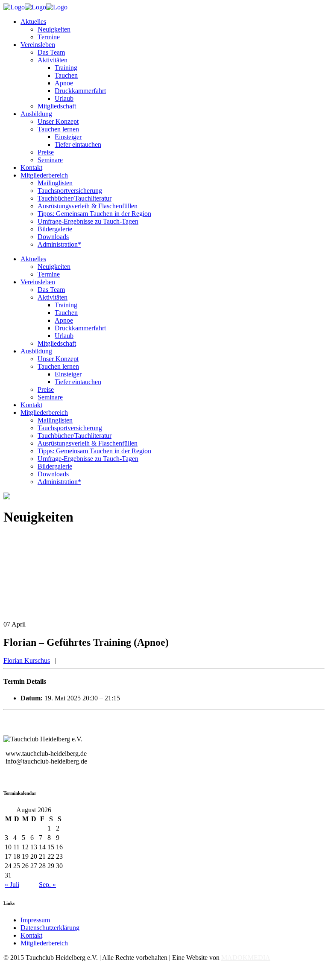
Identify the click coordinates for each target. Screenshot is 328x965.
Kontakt (31, 935)
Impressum (35, 920)
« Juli (12, 884)
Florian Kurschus (26, 660)
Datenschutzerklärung (49, 927)
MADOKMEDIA (245, 957)
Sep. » (47, 884)
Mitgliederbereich (44, 943)
